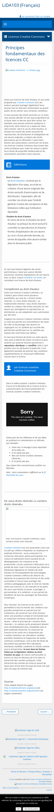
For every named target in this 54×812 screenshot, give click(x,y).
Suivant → (45, 711)
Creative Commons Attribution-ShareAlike (40, 780)
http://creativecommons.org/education (22, 690)
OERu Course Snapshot (10, 788)
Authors (46, 771)
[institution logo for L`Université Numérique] (27, 739)
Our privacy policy (31, 809)
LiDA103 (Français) (21, 5)
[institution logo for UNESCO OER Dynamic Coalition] (27, 758)
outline (49, 790)
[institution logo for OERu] (27, 747)
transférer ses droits (32, 277)
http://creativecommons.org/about (20, 688)
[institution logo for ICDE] (27, 730)
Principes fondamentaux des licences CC (25, 53)
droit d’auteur (18, 180)
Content (12, 779)
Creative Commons (25, 102)
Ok (18, 809)
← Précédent (10, 711)
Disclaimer (47, 774)
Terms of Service (18, 771)
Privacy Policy (34, 771)
